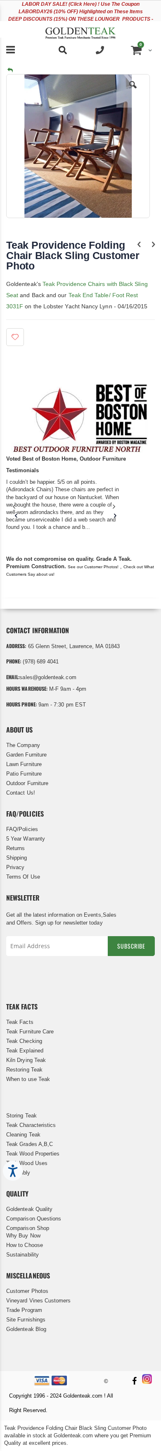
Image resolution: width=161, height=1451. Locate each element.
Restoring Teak (24, 1070)
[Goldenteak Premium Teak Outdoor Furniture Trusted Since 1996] (80, 29)
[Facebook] (134, 1381)
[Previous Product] (139, 244)
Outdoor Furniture (27, 783)
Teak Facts (19, 1022)
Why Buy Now (23, 1235)
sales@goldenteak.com (47, 677)
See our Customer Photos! (93, 567)
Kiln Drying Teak (26, 1060)
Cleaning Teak (23, 1134)
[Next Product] (153, 244)
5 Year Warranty (25, 839)
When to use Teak (28, 1079)
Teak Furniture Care (30, 1031)
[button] (132, 91)
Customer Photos (27, 1291)
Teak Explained (24, 1050)
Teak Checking (24, 1041)
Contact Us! (20, 793)
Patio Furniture (24, 774)
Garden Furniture (26, 755)
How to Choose (24, 1245)
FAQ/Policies (22, 829)
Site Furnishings (25, 1319)
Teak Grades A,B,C (29, 1144)
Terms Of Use (23, 877)
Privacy (15, 867)
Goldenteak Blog (26, 1329)
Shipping (16, 858)
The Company (23, 745)
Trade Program (24, 1310)
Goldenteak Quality (29, 1209)
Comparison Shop (27, 1228)
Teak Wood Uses (26, 1163)
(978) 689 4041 (41, 661)
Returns (15, 848)
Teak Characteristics (31, 1125)
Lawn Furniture (24, 764)
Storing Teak (21, 1115)
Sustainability (22, 1255)
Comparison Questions (33, 1219)
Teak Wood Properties (32, 1154)
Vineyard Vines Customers (38, 1300)
